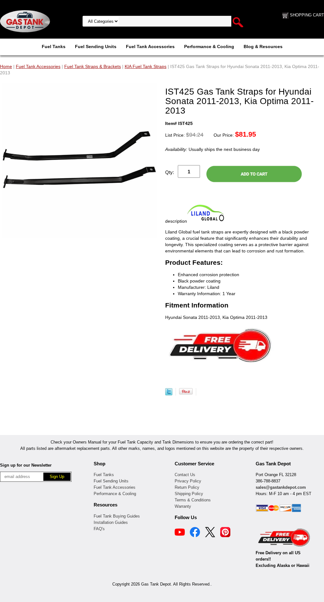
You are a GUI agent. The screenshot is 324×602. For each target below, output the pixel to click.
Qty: (169, 172)
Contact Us (185, 474)
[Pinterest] (225, 533)
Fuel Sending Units (95, 46)
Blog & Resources (263, 46)
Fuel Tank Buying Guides (117, 516)
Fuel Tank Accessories (150, 46)
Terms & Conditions (193, 500)
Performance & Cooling (209, 46)
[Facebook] (195, 533)
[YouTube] (180, 533)
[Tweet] (168, 393)
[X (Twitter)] (210, 533)
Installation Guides (111, 522)
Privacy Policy (188, 481)
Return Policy (187, 487)
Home (6, 66)
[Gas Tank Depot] (25, 20)
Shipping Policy (189, 493)
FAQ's (99, 528)
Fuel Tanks (53, 46)
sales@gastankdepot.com (281, 487)
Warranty (183, 506)
